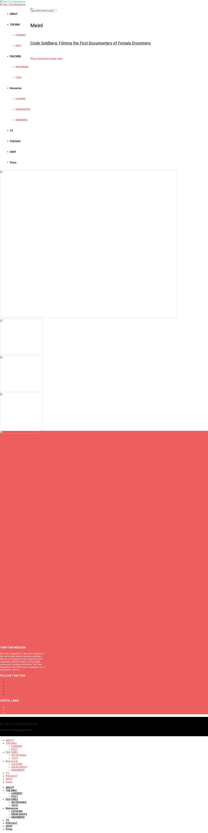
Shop (9, 709)
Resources (16, 88)
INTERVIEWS (22, 67)
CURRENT (21, 35)
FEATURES (15, 56)
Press (13, 162)
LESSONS (21, 98)
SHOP (13, 151)
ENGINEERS (21, 120)
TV (11, 130)
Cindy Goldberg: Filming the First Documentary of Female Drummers (90, 43)
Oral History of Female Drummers (25, 706)
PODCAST (15, 141)
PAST (19, 45)
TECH (19, 77)
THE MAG (15, 24)
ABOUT (14, 13)
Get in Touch (13, 712)
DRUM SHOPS (23, 109)
